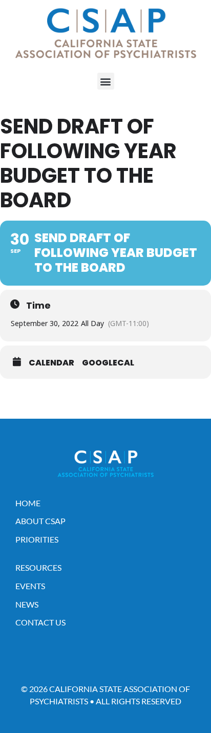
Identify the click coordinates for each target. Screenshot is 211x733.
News (26, 604)
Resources (38, 567)
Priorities (36, 539)
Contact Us (40, 622)
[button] (105, 81)
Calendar (51, 363)
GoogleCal (108, 363)
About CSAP (40, 521)
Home (27, 503)
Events (30, 586)
